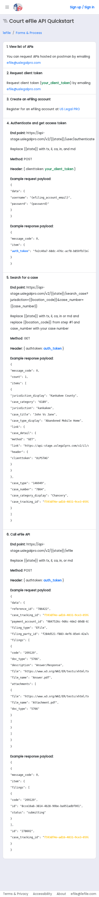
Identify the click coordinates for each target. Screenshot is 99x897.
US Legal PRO (70, 109)
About (61, 894)
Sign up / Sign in (82, 7)
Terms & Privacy (15, 894)
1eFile (7, 33)
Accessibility (42, 894)
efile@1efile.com (83, 894)
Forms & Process (29, 33)
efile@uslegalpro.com (24, 63)
